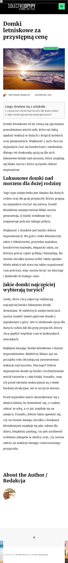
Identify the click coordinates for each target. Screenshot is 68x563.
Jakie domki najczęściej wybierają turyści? (29, 114)
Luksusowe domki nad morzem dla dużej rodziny (32, 110)
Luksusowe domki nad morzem (28, 181)
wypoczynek (51, 48)
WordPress (21, 555)
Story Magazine (40, 555)
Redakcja (25, 95)
